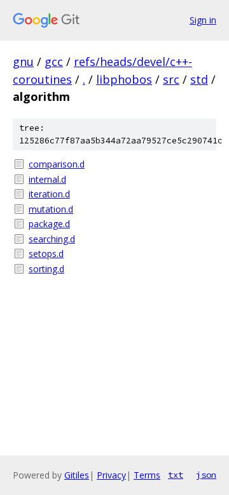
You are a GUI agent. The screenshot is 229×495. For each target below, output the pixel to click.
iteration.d (49, 194)
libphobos (124, 79)
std (199, 79)
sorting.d (46, 269)
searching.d (52, 239)
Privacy (111, 475)
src (171, 79)
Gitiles (76, 475)
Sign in (203, 20)
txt (175, 474)
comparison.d (57, 164)
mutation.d (51, 209)
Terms (147, 475)
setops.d (46, 254)
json (206, 474)
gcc (54, 61)
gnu (23, 61)
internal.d (47, 179)
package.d (49, 224)
